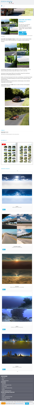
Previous (3, 12)
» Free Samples (4, 386)
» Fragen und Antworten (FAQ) (7, 387)
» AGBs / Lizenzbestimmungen (7, 396)
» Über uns (3, 377)
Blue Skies (17, 206)
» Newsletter (4, 383)
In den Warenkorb (22, 33)
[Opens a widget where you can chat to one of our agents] (3, 403)
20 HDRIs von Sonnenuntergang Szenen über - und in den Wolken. (17, 287)
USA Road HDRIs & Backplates (17, 246)
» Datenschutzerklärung (6, 398)
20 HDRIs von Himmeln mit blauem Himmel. (17, 207)
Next (31, 12)
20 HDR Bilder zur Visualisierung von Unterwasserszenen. (17, 327)
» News (3, 379)
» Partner (3, 389)
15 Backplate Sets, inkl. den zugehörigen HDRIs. (17, 247)
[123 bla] (3, 7)
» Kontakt (3, 395)
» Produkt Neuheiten (5, 380)
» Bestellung (4, 393)
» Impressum (4, 399)
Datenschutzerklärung (19, 403)
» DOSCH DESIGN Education (6, 390)
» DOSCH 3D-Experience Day (6, 385)
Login (9, 3)
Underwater (17, 326)
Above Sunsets (17, 286)
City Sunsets (17, 366)
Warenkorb (11, 3)
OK (27, 403)
